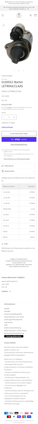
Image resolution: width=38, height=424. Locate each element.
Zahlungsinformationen (13, 319)
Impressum (8, 322)
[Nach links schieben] (14, 70)
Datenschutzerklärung (12, 328)
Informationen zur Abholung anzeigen (17, 159)
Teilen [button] (6, 244)
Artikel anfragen (7, 127)
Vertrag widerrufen (13, 336)
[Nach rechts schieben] (23, 70)
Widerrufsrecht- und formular (15, 330)
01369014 (5, 291)
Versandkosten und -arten (14, 317)
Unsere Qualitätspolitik (13, 314)
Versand (9, 107)
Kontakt (7, 311)
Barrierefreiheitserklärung (14, 333)
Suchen (7, 309)
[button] (2, 15)
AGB (5, 325)
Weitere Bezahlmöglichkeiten (19, 144)
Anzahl (4, 112)
